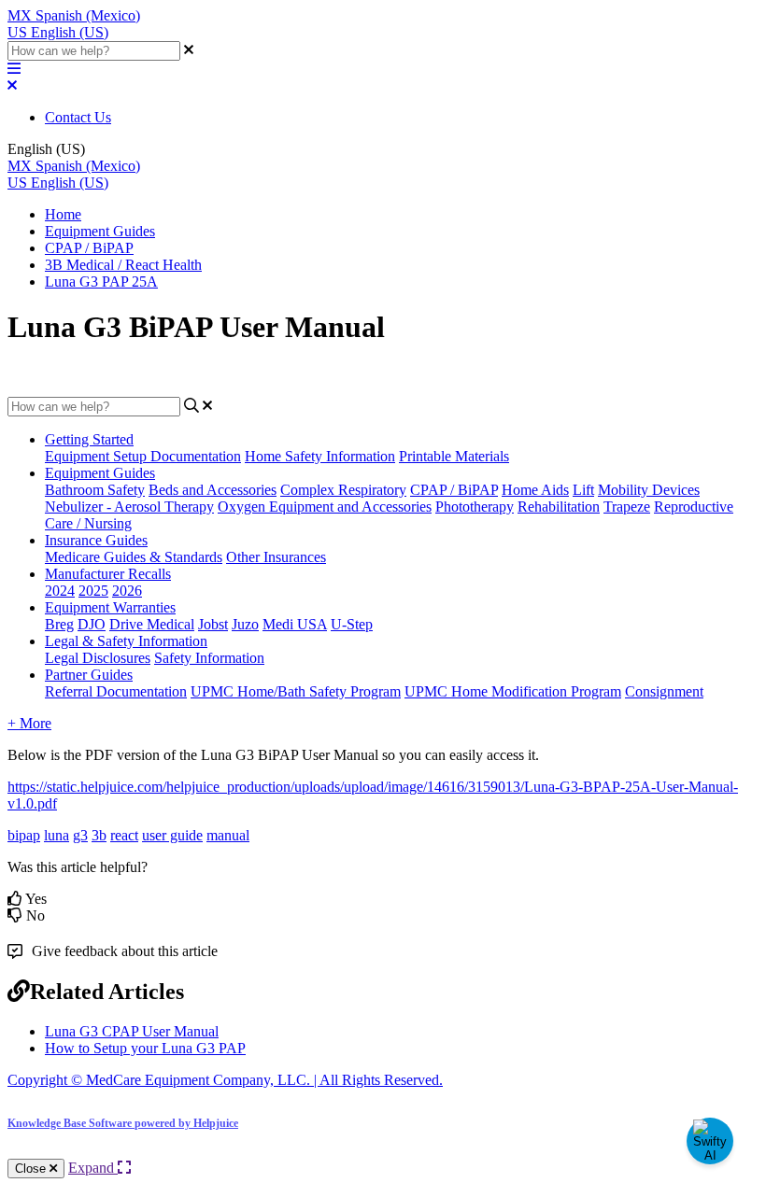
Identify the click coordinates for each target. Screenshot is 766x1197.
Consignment (664, 691)
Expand (93, 1168)
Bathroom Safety (95, 490)
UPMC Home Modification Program (512, 691)
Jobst (213, 624)
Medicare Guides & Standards (133, 557)
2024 (60, 590)
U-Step (352, 624)
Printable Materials (454, 456)
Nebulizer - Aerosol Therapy (129, 506)
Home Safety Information (320, 456)
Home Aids (535, 490)
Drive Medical (151, 624)
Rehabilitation (559, 506)
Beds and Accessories (213, 490)
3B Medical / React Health (123, 265)
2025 (93, 590)
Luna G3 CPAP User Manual (132, 1031)
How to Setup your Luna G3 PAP (145, 1048)
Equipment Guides (100, 231)
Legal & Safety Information (126, 641)
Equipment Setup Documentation (143, 456)
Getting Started (89, 439)
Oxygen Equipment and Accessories (325, 506)
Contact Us (78, 117)
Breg (59, 624)
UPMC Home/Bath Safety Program (296, 691)
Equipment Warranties (110, 607)
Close (32, 1169)
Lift (583, 490)
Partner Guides (89, 675)
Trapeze (626, 506)
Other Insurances (276, 557)
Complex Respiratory (343, 490)
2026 (127, 590)
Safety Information (209, 658)
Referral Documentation (116, 691)
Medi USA (294, 624)
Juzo (245, 624)
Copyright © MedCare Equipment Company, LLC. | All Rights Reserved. (225, 1080)
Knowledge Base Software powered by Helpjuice (122, 1123)
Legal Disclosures (97, 658)
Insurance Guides (96, 540)
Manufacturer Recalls (108, 574)
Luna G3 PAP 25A (101, 281)
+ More (29, 723)
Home (63, 214)
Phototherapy (474, 506)
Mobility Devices (649, 490)
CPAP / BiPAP (89, 248)
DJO (92, 624)
